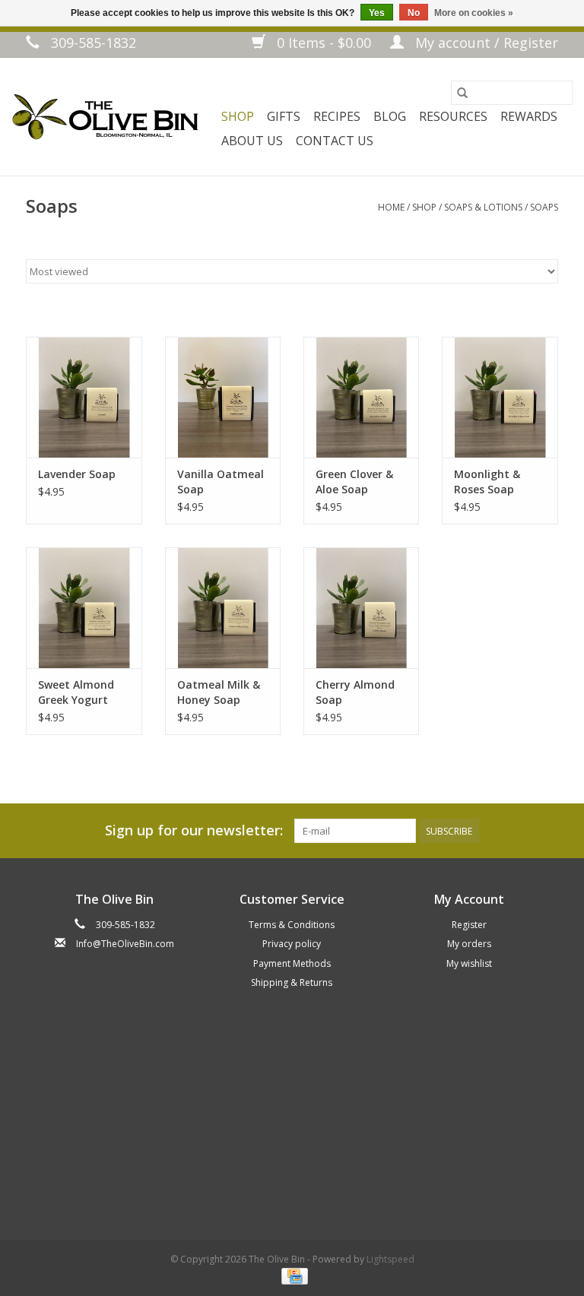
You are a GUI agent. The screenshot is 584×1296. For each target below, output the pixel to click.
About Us (252, 140)
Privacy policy (291, 943)
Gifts (283, 116)
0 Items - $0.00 (324, 42)
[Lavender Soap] (83, 397)
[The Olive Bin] (104, 116)
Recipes (336, 116)
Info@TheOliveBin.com (125, 943)
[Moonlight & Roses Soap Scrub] (499, 397)
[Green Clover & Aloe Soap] (361, 397)
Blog (389, 116)
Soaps (544, 207)
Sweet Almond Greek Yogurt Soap (76, 692)
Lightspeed (390, 1259)
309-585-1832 (91, 42)
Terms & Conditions (292, 924)
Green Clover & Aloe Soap (354, 481)
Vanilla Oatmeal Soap (220, 481)
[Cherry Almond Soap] (361, 607)
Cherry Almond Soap (355, 692)
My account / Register (484, 42)
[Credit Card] (291, 1275)
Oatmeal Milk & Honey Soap (218, 692)
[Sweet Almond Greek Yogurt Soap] (83, 607)
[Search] (462, 93)
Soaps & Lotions (483, 207)
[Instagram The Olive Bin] (128, 973)
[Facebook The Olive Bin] (97, 973)
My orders (469, 943)
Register (469, 924)
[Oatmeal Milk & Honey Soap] (223, 607)
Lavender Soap (77, 474)
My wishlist (469, 963)
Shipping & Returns (291, 982)
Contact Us (334, 140)
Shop (237, 116)
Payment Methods (292, 963)
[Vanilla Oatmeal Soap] (223, 397)
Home (391, 207)
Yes (377, 13)
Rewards (528, 116)
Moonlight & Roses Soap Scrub (487, 482)
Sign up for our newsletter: (194, 830)
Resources (453, 116)
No (414, 13)
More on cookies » (473, 13)
